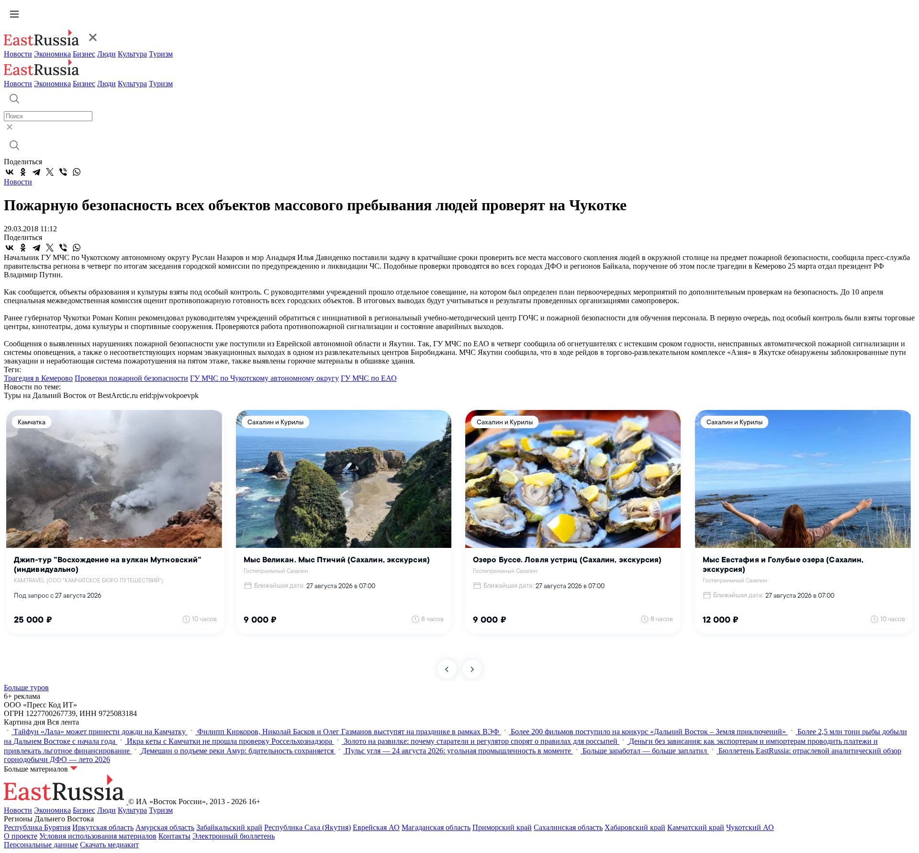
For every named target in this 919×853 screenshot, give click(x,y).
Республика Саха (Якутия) (307, 827)
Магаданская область (436, 827)
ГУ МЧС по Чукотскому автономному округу (264, 378)
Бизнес (84, 54)
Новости (18, 54)
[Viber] (63, 172)
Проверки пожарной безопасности (131, 378)
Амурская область (164, 827)
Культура (132, 54)
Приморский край (502, 827)
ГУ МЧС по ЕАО (369, 378)
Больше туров (26, 687)
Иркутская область (103, 827)
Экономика (52, 54)
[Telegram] (36, 172)
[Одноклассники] (23, 172)
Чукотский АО (750, 827)
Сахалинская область (568, 827)
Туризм (161, 54)
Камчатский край (695, 827)
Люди (106, 54)
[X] (50, 172)
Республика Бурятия (37, 827)
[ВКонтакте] (9, 172)
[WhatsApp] (76, 172)
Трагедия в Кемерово (38, 378)
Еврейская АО (376, 827)
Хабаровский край (635, 827)
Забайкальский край (229, 827)
